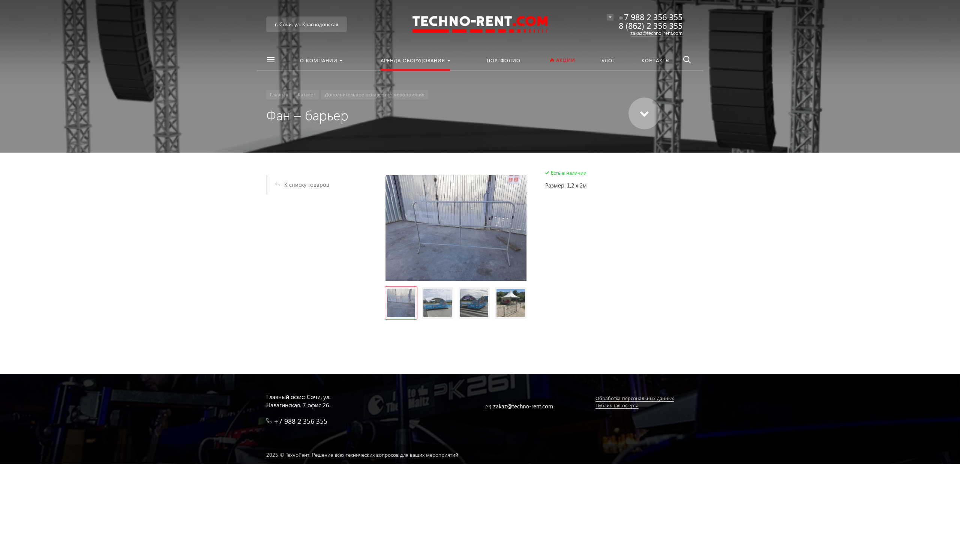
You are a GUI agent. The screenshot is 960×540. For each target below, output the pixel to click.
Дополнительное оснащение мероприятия (374, 94)
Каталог (306, 94)
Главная (279, 94)
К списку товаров (306, 184)
